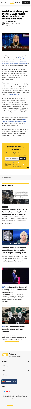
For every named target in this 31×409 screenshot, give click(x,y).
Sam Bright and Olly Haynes (9, 334)
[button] (15, 361)
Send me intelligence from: (8, 164)
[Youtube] (7, 391)
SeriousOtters (10, 405)
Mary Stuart (6, 255)
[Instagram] (9, 391)
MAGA (6, 301)
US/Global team (16, 164)
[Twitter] (4, 391)
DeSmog (17, 2)
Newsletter (5, 389)
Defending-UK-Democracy (12, 341)
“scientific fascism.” (13, 94)
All (14, 162)
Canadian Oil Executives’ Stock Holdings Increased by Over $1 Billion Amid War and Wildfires (14, 211)
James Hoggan (11, 21)
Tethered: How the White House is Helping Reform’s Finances (13, 329)
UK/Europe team (17, 166)
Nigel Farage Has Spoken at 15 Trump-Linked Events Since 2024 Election (14, 289)
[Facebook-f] (2, 391)
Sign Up (22, 158)
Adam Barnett (6, 294)
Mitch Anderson (7, 216)
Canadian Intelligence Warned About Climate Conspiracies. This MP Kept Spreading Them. (14, 250)
